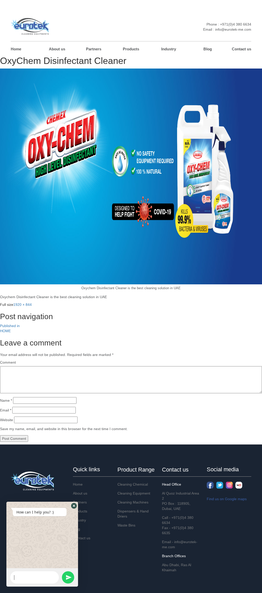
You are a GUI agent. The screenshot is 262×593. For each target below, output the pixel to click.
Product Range (136, 469)
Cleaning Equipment (133, 493)
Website (6, 420)
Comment (8, 362)
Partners (93, 49)
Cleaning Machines (132, 502)
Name (6, 400)
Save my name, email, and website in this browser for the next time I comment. (64, 429)
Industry (168, 49)
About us (57, 49)
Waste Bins (126, 525)
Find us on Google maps (227, 499)
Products (131, 49)
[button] (74, 506)
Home (16, 49)
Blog (207, 49)
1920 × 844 (22, 305)
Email (5, 410)
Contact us (241, 49)
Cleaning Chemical (132, 484)
